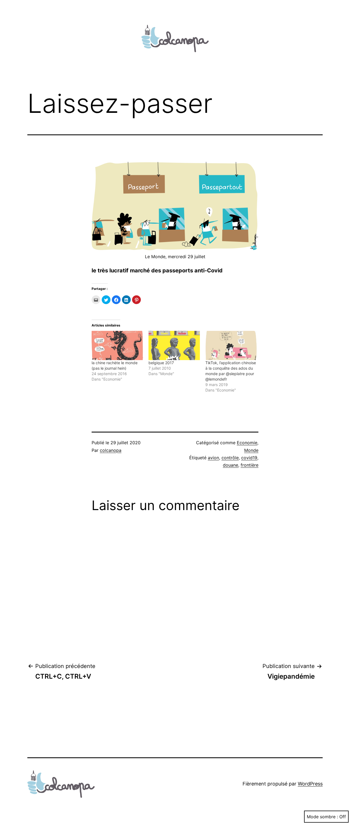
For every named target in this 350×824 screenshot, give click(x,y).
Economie (247, 442)
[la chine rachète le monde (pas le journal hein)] (117, 345)
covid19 (249, 457)
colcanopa (110, 450)
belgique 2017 (161, 362)
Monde (251, 450)
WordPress (310, 784)
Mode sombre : (322, 816)
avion (213, 457)
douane (230, 465)
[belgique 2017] (174, 345)
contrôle (230, 457)
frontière (249, 465)
